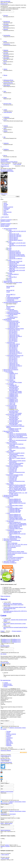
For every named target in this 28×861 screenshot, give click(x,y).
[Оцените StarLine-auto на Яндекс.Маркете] (14, 753)
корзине (7, 845)
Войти (2, 823)
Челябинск (6, 149)
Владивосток (6, 21)
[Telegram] (3, 768)
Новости (4, 599)
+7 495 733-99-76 (5, 217)
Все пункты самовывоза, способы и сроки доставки (7, 170)
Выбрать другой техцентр (7, 791)
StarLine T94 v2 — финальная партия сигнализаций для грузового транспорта (13, 604)
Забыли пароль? (8, 823)
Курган (5, 60)
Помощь (8, 739)
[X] (4, 665)
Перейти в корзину (5, 221)
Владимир (5, 24)
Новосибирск (6, 85)
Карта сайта (9, 741)
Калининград (6, 44)
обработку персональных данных (17, 727)
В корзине (6, 219)
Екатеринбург (6, 35)
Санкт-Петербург (7, 112)
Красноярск (6, 57)
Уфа (4, 137)
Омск (4, 91)
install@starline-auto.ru (6, 755)
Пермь (5, 97)
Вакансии (8, 744)
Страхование (6, 208)
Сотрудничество (7, 212)
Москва (5, 75)
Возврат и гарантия (8, 206)
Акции (5, 203)
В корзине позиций (6, 223)
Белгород (5, 15)
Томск (4, 128)
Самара (5, 109)
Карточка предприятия (6, 762)
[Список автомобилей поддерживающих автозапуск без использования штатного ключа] (7, 581)
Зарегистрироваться (5, 830)
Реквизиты (9, 745)
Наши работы (9, 743)
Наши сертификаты (5, 596)
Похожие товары (5, 662)
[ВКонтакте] (1, 665)
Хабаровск (6, 143)
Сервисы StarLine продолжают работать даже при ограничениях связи (14, 608)
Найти (17, 196)
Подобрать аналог (5, 645)
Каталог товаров (5, 226)
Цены (4, 210)
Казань (5, 41)
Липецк (5, 69)
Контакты (5, 214)
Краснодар (6, 55)
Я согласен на (14, 727)
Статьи (3, 615)
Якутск (5, 155)
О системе (5, 209)
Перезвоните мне (5, 166)
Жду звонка (3, 653)
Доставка (5, 204)
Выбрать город (4, 3)
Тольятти (5, 125)
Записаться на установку (7, 803)
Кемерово (5, 50)
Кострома (5, 52)
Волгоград (6, 26)
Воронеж (5, 29)
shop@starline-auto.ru (6, 759)
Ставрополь (6, 117)
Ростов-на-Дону (7, 103)
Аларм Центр (9, 161)
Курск (4, 63)
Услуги (5, 213)
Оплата (5, 205)
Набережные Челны (8, 80)
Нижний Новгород (8, 82)
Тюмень (5, 131)
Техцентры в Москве (6, 750)
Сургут (5, 119)
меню (2, 199)
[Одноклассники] (2, 665)
